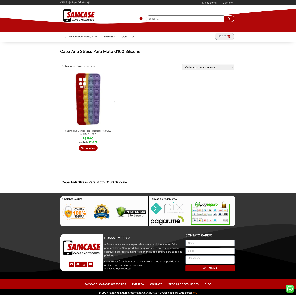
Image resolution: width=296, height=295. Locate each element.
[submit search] (229, 18)
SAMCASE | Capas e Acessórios (105, 284)
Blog (208, 284)
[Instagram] (84, 264)
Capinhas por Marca (79, 36)
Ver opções (88, 148)
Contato (127, 36)
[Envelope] (90, 264)
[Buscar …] (185, 18)
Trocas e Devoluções (184, 284)
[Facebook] (71, 264)
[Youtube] (78, 264)
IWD (195, 292)
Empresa (109, 36)
